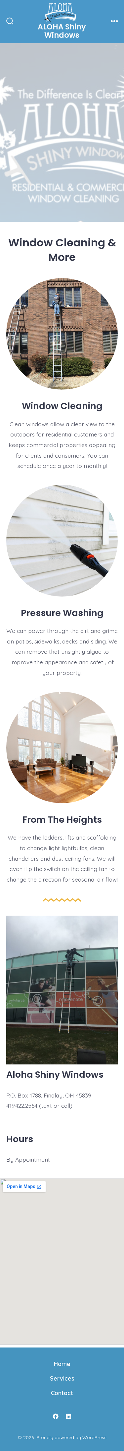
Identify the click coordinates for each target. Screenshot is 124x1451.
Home (62, 1363)
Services (62, 1378)
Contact (62, 1392)
